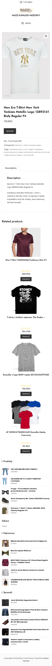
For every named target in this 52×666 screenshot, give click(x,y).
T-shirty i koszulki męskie (31, 145)
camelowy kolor (15, 149)
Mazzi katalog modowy (26, 15)
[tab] (11, 168)
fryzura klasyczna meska (13, 152)
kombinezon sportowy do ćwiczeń (37, 152)
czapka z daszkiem (35, 149)
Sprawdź (10, 131)
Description (11, 168)
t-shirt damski (27, 155)
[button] (26, 23)
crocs (24, 149)
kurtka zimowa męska (13, 155)
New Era (18, 145)
